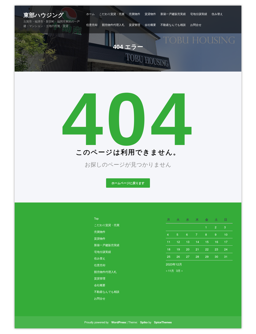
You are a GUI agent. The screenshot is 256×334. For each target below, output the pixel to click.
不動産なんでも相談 (107, 292)
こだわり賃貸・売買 (107, 225)
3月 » (179, 271)
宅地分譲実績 (103, 252)
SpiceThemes (163, 322)
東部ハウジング (43, 15)
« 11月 (170, 271)
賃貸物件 (100, 238)
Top (97, 218)
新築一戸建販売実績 (107, 245)
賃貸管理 (100, 278)
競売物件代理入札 (106, 272)
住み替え (100, 258)
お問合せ (100, 298)
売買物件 (100, 232)
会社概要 (100, 285)
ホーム (90, 14)
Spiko (144, 322)
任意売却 (100, 265)
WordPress (118, 322)
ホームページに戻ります (128, 183)
